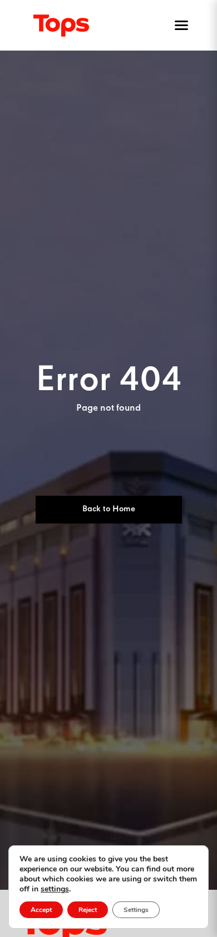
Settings (136, 909)
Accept (41, 909)
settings (55, 889)
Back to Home (108, 509)
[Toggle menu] (179, 25)
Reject (87, 909)
